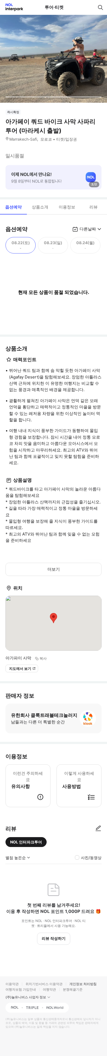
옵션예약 (13, 207)
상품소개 (40, 207)
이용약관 (12, 984)
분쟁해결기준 (73, 989)
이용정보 (67, 207)
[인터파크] (12, 7)
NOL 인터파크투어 (26, 842)
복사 (43, 658)
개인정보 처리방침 (83, 984)
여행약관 (49, 989)
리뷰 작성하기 (54, 938)
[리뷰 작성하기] (98, 828)
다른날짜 (88, 229)
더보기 (53, 569)
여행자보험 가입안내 (20, 989)
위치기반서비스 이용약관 (44, 984)
